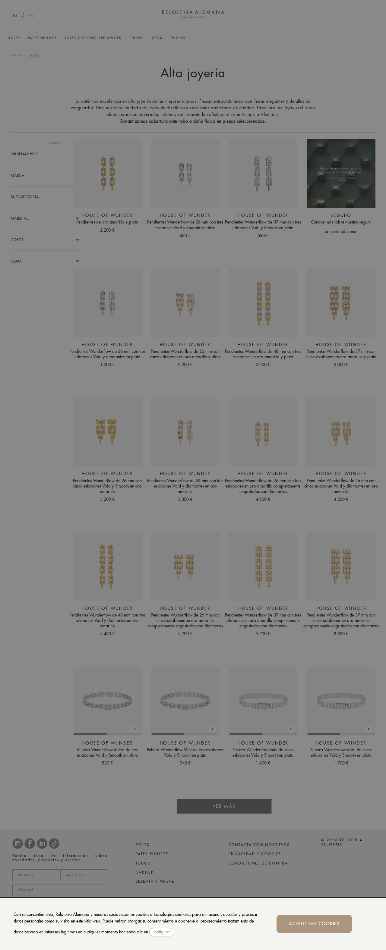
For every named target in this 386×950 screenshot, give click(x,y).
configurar (162, 932)
